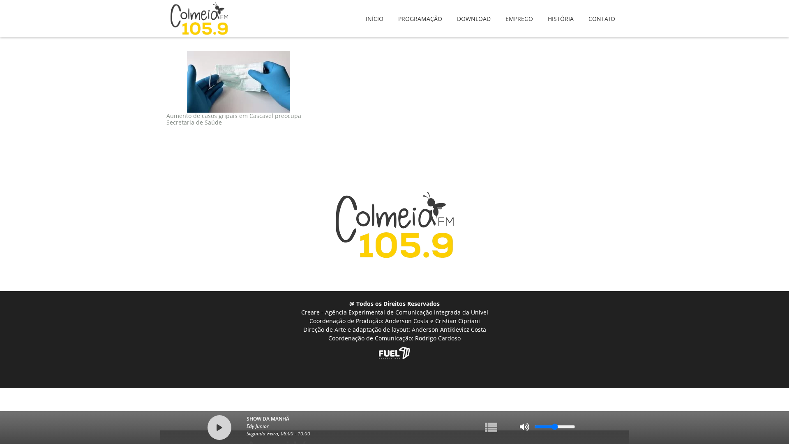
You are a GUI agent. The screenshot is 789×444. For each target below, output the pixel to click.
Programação (420, 13)
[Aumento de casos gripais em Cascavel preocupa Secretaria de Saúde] (238, 82)
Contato (601, 13)
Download (474, 13)
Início (374, 13)
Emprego (519, 13)
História (561, 13)
